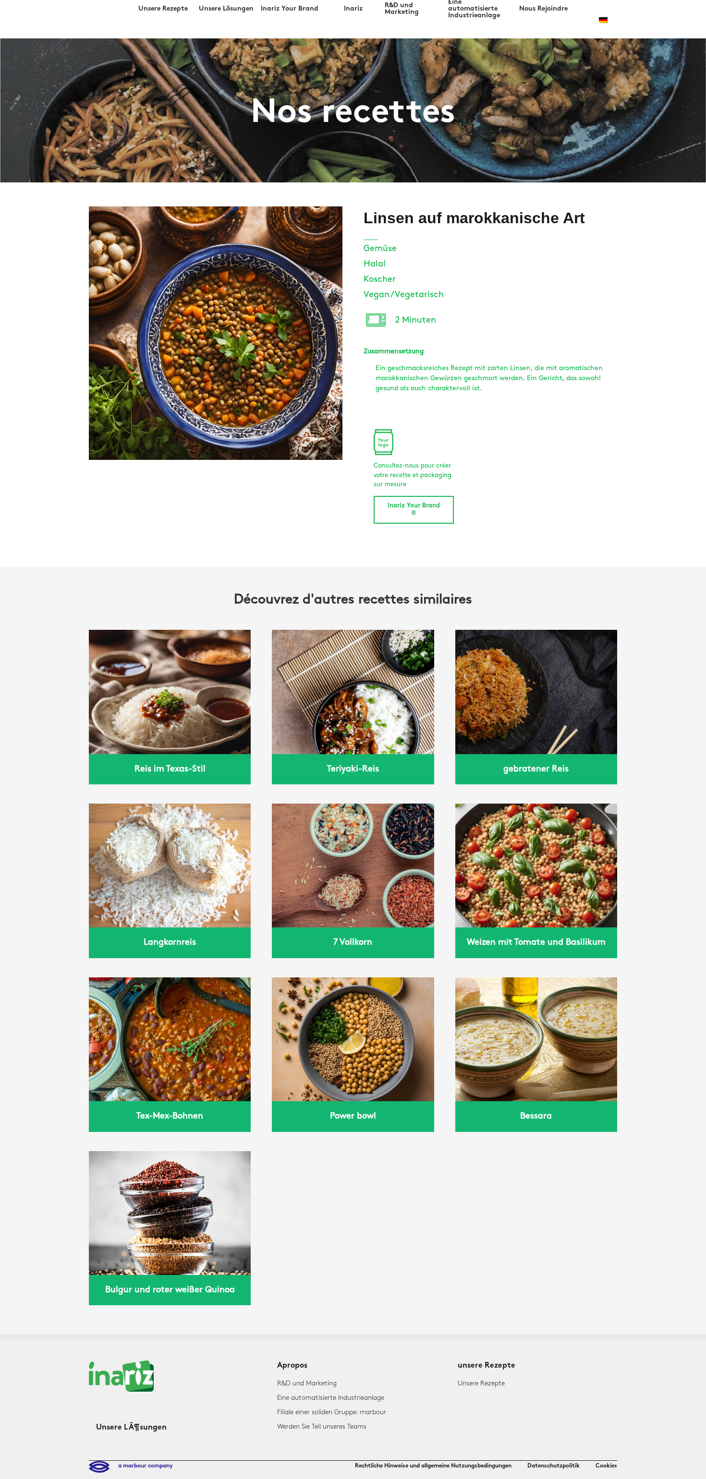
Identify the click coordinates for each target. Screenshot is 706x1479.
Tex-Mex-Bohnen (169, 1116)
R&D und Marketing (307, 1383)
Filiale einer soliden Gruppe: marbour (331, 1412)
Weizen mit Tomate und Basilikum (536, 942)
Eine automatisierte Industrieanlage (330, 1398)
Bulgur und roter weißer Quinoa (170, 1290)
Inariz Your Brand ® (414, 510)
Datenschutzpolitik (553, 1466)
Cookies (606, 1466)
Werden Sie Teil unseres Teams (321, 1426)
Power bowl (353, 1116)
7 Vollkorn (352, 942)
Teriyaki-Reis (353, 769)
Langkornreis (170, 942)
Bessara (536, 1116)
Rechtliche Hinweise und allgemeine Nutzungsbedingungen (433, 1466)
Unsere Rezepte (481, 1383)
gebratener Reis (536, 769)
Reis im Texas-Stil (170, 769)
